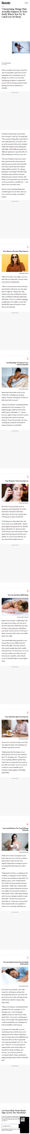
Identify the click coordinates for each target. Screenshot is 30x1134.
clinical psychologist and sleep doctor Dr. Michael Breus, (15, 526)
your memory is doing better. (11, 282)
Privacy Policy (9, 1130)
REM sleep (20, 620)
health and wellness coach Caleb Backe (14, 147)
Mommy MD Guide (21, 297)
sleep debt (24, 136)
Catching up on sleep (8, 80)
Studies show (6, 752)
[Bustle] (6, 3)
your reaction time (21, 514)
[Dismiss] (27, 1118)
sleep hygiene (13, 770)
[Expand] (21, 1118)
